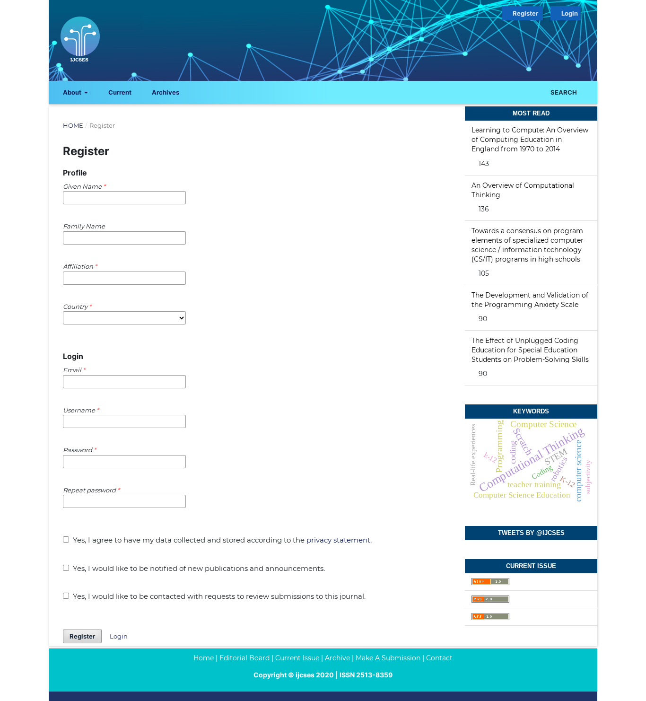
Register (524, 13)
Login (570, 13)
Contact (439, 658)
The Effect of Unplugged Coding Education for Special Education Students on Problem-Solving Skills (530, 350)
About (73, 92)
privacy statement (338, 539)
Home (73, 125)
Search (563, 92)
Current (119, 92)
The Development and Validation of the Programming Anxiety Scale (529, 300)
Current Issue (297, 658)
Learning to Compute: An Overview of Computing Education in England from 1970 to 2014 (529, 139)
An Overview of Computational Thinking (522, 190)
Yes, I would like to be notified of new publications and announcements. (198, 568)
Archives (164, 92)
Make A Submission (388, 658)
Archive (337, 658)
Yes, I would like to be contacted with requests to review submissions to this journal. (218, 596)
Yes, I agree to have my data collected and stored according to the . (221, 539)
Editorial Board (244, 658)
